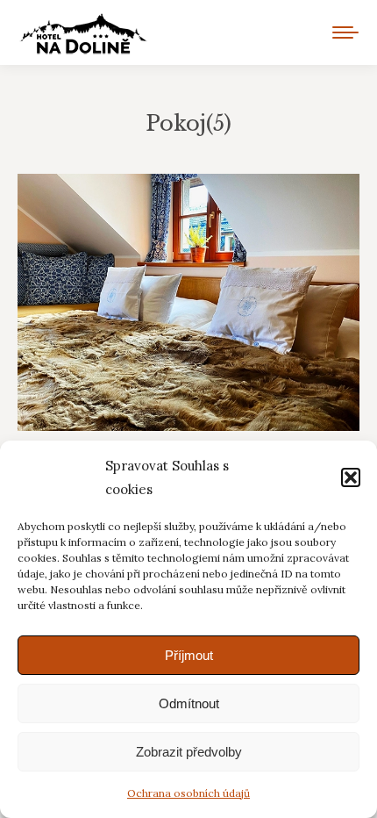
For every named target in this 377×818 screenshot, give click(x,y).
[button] (350, 477)
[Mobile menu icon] (345, 32)
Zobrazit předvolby (189, 751)
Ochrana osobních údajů (188, 793)
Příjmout (189, 655)
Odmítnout (189, 703)
